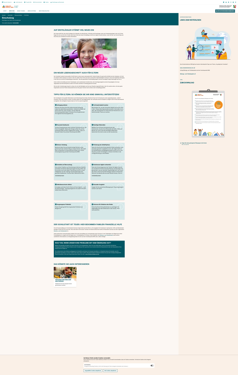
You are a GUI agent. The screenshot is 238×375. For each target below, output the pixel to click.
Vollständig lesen (59, 175)
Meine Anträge (32, 11)
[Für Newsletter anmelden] (226, 2)
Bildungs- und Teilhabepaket (60, 231)
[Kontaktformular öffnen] (224, 2)
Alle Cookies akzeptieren (110, 370)
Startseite (4, 15)
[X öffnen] (233, 2)
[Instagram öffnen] (231, 2)
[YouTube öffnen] (235, 2)
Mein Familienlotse (44, 11)
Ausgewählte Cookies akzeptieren (93, 370)
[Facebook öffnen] (228, 2)
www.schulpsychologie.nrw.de (92, 254)
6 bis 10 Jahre (10, 15)
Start (5, 11)
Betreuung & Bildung (18, 15)
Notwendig (87, 364)
